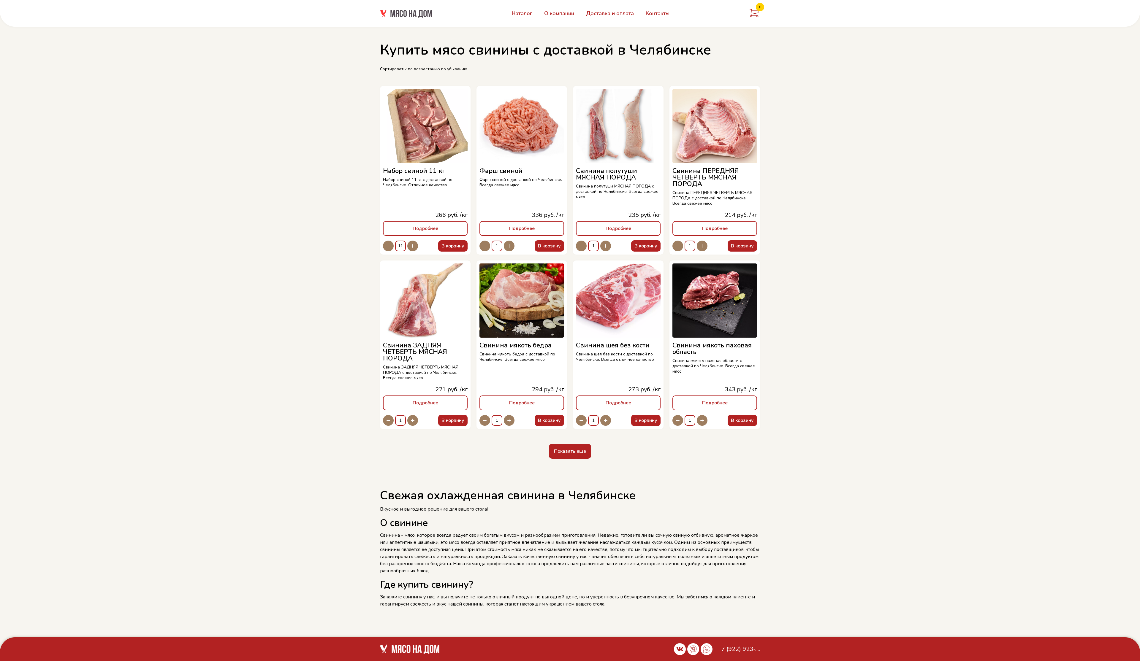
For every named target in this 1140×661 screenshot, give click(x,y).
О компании (559, 13)
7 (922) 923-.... (740, 649)
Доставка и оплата (610, 13)
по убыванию (454, 69)
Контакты (657, 13)
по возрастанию (424, 69)
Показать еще (570, 451)
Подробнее (425, 228)
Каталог (522, 13)
